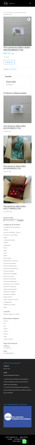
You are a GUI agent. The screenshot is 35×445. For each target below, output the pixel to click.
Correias (5, 242)
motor (5, 253)
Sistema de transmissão (10, 289)
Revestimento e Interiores (10, 261)
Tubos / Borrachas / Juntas (10, 299)
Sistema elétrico (7, 297)
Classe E (5, 331)
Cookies (10, 439)
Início (4, 12)
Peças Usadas (7, 258)
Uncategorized (7, 302)
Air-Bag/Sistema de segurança (11, 227)
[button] (28, 19)
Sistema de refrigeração (10, 281)
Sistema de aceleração (9, 263)
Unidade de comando (9, 304)
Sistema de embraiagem (10, 273)
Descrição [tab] (8, 76)
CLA (4, 323)
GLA (4, 326)
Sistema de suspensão (9, 286)
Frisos (5, 248)
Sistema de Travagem (9, 292)
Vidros (5, 307)
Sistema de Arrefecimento (10, 268)
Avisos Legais (16, 441)
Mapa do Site (24, 437)
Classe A (5, 321)
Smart (5, 336)
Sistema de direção (8, 271)
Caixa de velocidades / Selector (12, 232)
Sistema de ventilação (9, 294)
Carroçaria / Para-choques (10, 235)
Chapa (5, 237)
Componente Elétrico (9, 240)
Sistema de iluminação (9, 279)
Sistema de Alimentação (10, 266)
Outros (5, 255)
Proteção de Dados (20, 439)
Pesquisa (20, 220)
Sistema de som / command (11, 284)
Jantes (5, 250)
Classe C (5, 328)
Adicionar (9, 62)
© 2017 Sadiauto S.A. (11, 437)
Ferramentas (10, 12)
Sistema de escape (8, 276)
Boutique (5, 230)
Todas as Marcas (8, 339)
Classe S (5, 334)
